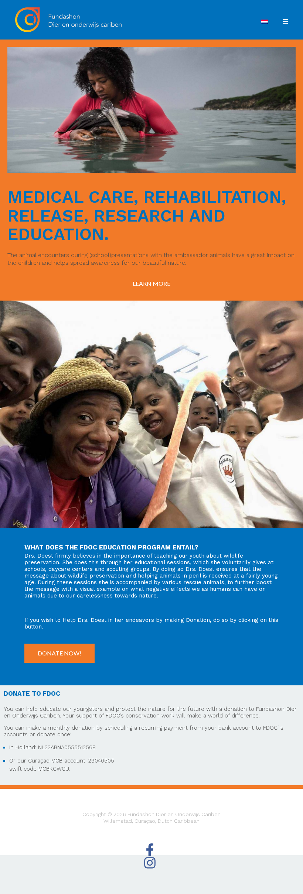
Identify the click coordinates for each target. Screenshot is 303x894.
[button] (151, 283)
